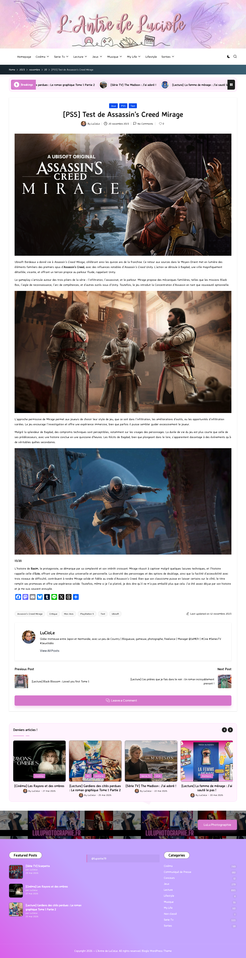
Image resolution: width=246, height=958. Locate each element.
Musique (169, 902)
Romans (150, 775)
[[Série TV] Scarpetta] (16, 872)
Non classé (170, 913)
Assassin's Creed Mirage (30, 613)
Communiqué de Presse (177, 872)
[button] (49, 651)
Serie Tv (90, 775)
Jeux (113, 105)
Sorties (168, 925)
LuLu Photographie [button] (217, 825)
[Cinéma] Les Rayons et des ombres (47, 886)
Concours (169, 878)
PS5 (123, 105)
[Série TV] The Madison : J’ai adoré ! (40, 85)
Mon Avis (68, 613)
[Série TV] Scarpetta (38, 866)
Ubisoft (115, 613)
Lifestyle (169, 895)
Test (133, 105)
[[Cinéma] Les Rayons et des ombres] (16, 890)
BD (32, 775)
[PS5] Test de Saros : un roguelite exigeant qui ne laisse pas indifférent (201, 85)
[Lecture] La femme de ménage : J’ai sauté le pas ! (110, 85)
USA (102, 775)
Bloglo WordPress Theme (157, 951)
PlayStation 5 (87, 613)
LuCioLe (47, 632)
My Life (168, 907)
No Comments (145, 123)
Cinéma (168, 866)
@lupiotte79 (98, 858)
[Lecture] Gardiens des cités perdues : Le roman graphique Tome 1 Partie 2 (39, 788)
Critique (53, 613)
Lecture (43, 775)
